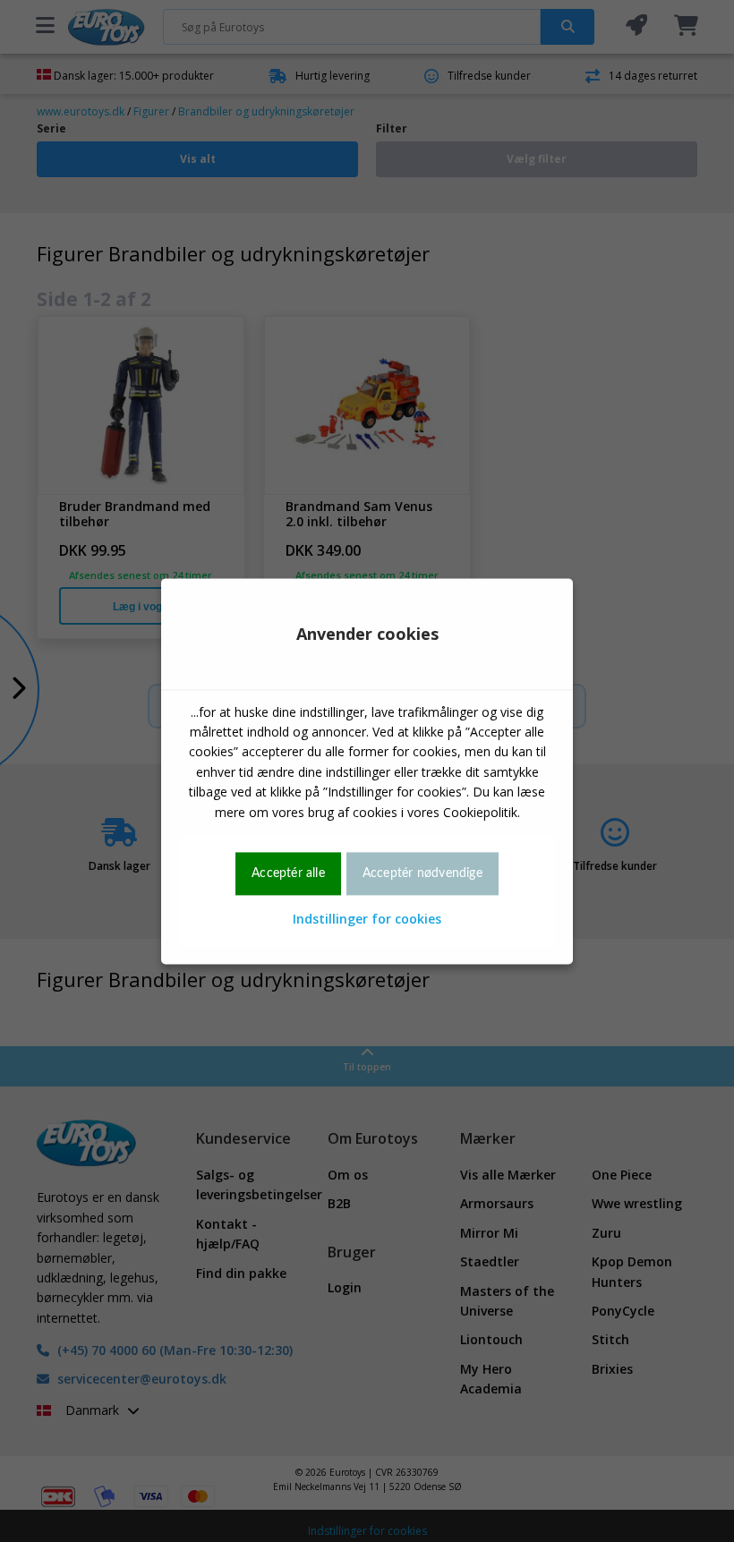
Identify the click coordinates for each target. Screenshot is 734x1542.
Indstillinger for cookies (367, 919)
